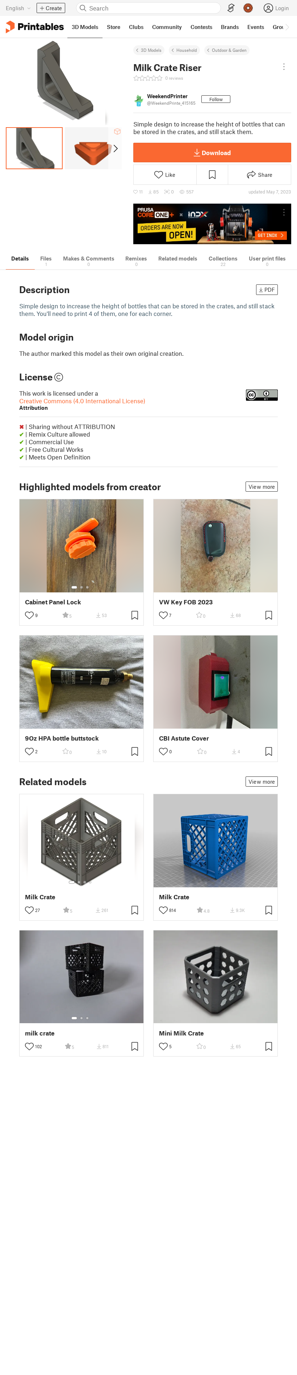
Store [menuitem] (113, 27)
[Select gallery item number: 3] (87, 587)
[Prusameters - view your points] (248, 8)
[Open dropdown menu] (284, 66)
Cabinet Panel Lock (53, 602)
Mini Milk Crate (181, 1033)
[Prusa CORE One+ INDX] (212, 224)
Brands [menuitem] (230, 27)
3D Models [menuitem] (85, 27)
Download (216, 152)
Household (186, 50)
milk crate (40, 1033)
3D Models (151, 50)
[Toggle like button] (29, 615)
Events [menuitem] (255, 27)
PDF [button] (269, 289)
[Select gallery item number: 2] (81, 587)
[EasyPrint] (231, 8)
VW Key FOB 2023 (186, 602)
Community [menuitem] (167, 27)
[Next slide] (115, 148)
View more (261, 486)
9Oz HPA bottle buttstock (62, 738)
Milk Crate (40, 896)
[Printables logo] (35, 27)
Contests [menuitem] (201, 27)
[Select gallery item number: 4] (90, 882)
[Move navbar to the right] (287, 27)
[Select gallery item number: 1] (74, 587)
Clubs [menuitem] (136, 27)
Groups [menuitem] (282, 27)
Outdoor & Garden (229, 50)
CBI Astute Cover (184, 738)
